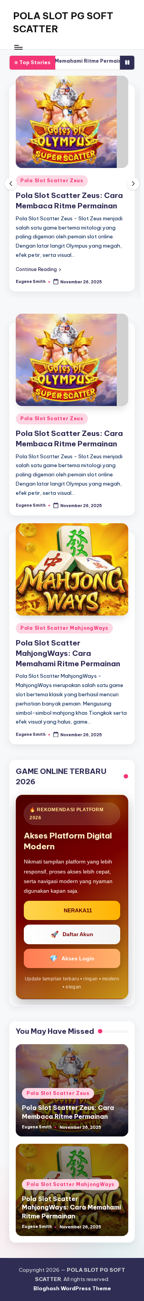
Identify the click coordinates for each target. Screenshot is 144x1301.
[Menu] (18, 47)
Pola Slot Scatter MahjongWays (64, 628)
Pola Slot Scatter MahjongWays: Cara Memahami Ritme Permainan (68, 653)
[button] (38, 269)
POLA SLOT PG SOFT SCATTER (63, 22)
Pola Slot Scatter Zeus (51, 180)
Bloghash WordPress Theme (72, 1288)
